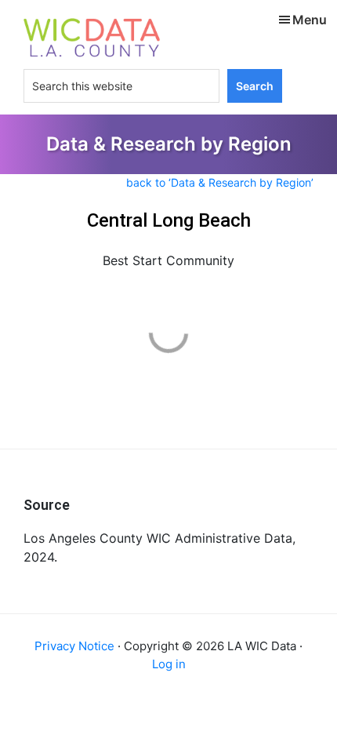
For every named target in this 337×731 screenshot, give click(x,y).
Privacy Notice (74, 645)
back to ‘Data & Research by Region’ (219, 182)
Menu (309, 19)
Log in (169, 663)
